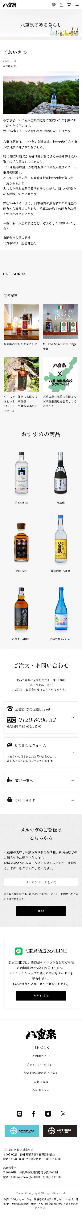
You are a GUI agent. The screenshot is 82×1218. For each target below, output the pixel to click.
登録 (41, 911)
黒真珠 (61, 502)
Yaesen (20, 1193)
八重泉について (21, 13)
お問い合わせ (41, 1047)
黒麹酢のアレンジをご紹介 (20, 344)
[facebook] (33, 1115)
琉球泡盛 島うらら (61, 639)
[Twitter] (63, 1115)
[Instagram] (48, 1115)
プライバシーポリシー (40, 1064)
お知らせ (10, 66)
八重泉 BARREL (21, 639)
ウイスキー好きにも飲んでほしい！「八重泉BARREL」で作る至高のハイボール (21, 404)
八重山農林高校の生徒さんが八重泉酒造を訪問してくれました (59, 401)
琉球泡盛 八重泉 (60, 571)
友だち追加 (41, 996)
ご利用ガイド (62, 13)
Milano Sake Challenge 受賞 (60, 346)
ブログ (49, 13)
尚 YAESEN (21, 502)
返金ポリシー (41, 1090)
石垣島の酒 (37, 13)
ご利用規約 (41, 1082)
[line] (19, 1115)
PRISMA (21, 571)
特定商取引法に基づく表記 (41, 1073)
